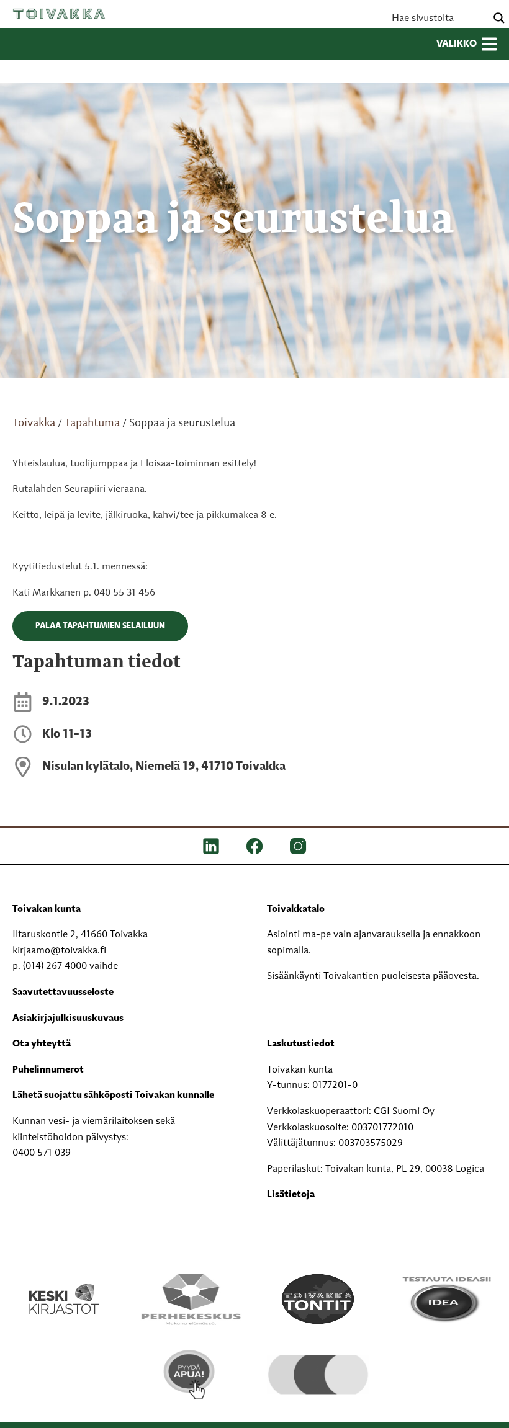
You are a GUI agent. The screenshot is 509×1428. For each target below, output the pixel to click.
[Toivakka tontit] (318, 1299)
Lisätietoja (291, 1195)
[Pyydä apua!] (191, 1375)
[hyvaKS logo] (318, 1366)
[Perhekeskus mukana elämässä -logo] (191, 1299)
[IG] (298, 846)
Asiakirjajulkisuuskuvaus (68, 1019)
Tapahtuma (92, 423)
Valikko (456, 44)
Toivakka (59, 13)
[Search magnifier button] (499, 18)
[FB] (254, 846)
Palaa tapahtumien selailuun (100, 626)
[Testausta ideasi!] (445, 1299)
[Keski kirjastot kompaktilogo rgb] (64, 1286)
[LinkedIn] (211, 846)
